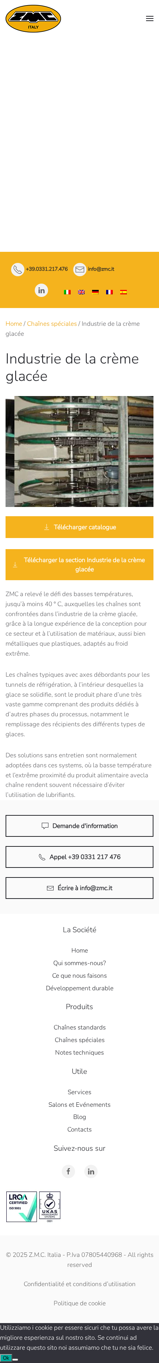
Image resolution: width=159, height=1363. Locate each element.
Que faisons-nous (79, 82)
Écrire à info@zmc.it (85, 888)
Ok (6, 1358)
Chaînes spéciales (79, 118)
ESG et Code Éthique (79, 174)
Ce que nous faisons (79, 975)
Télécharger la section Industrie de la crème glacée (84, 565)
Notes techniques (80, 137)
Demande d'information (85, 826)
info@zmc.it (101, 269)
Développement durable (80, 988)
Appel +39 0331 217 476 (85, 857)
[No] (15, 1360)
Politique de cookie (80, 1303)
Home (14, 323)
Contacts (79, 212)
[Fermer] (149, 46)
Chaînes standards (79, 99)
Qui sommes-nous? (79, 963)
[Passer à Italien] (67, 292)
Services (80, 155)
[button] (149, 18)
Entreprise (79, 53)
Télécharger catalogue (85, 527)
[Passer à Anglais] (81, 292)
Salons (79, 193)
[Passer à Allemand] (95, 292)
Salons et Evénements (79, 1104)
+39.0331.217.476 (47, 269)
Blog (79, 1117)
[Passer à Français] (109, 292)
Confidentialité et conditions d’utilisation (80, 1284)
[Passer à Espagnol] (123, 292)
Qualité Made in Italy (79, 70)
